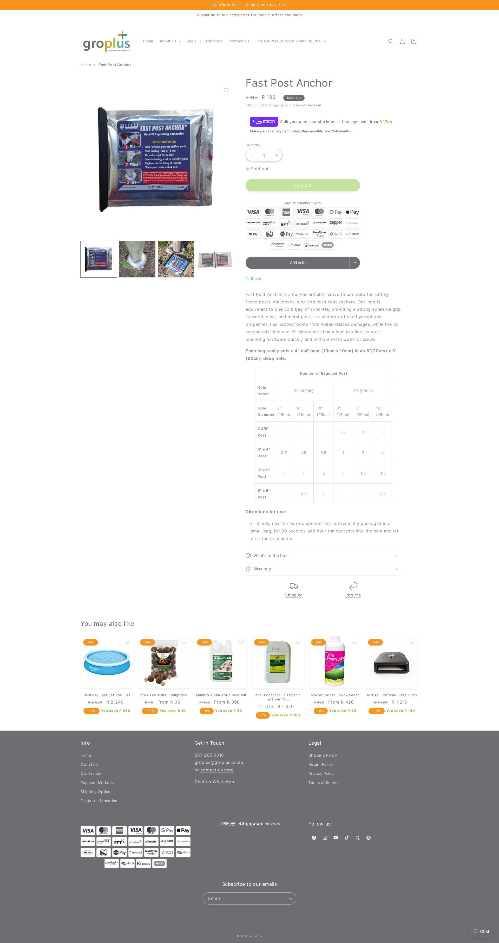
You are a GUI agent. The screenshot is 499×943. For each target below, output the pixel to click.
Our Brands (91, 773)
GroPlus (256, 936)
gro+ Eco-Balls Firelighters (164, 695)
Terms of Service (324, 782)
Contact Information (99, 800)
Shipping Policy (322, 755)
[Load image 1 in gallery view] (99, 259)
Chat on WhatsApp (214, 781)
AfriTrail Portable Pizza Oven (392, 695)
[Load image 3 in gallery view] (176, 259)
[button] (169, 41)
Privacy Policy (321, 773)
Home (86, 755)
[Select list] (355, 263)
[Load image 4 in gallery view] (214, 259)
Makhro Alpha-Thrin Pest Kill (221, 695)
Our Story (89, 764)
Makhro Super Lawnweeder (335, 695)
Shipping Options (97, 791)
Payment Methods (97, 782)
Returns (353, 595)
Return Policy (320, 764)
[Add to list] (226, 90)
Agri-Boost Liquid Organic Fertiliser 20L (278, 697)
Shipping (294, 595)
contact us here (216, 769)
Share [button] (256, 278)
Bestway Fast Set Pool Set (107, 695)
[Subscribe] (290, 899)
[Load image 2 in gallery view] (137, 259)
